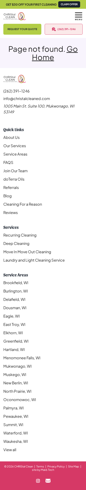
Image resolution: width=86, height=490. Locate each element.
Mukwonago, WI (17, 366)
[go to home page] (32, 16)
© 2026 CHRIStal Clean (18, 466)
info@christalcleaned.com (26, 98)
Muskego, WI (14, 374)
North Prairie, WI (17, 391)
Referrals (11, 187)
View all (9, 449)
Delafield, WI (14, 299)
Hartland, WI (14, 349)
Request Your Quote (22, 29)
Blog (7, 195)
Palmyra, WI (13, 407)
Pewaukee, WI (15, 416)
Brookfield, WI (15, 282)
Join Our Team (15, 170)
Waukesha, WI (15, 441)
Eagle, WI (11, 316)
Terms (40, 466)
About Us (11, 137)
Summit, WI (13, 424)
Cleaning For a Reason (22, 204)
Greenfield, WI (16, 341)
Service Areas (15, 154)
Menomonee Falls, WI (21, 357)
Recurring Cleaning (20, 235)
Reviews (10, 212)
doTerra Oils (13, 179)
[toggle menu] (78, 16)
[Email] (48, 481)
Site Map (73, 466)
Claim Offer (69, 4)
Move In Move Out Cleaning (27, 251)
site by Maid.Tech (43, 469)
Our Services (14, 145)
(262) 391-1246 (66, 29)
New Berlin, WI (15, 382)
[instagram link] (38, 481)
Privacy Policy (56, 466)
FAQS (8, 162)
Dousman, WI (15, 307)
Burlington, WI (15, 291)
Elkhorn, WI (13, 332)
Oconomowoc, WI (19, 399)
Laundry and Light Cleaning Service (34, 260)
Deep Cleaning (16, 243)
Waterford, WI (15, 432)
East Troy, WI (14, 324)
